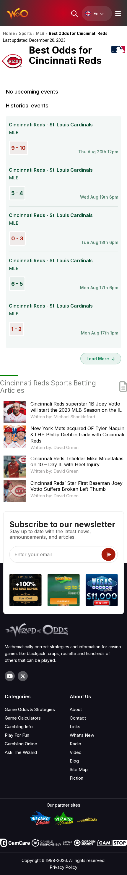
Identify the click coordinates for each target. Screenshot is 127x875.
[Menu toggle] (117, 13)
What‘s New (82, 735)
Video (76, 752)
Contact (78, 718)
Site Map (79, 769)
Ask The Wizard (21, 752)
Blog (74, 761)
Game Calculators (23, 718)
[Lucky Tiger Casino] (64, 591)
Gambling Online (21, 744)
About (76, 709)
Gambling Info (19, 726)
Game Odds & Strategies (30, 709)
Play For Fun (17, 735)
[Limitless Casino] (25, 591)
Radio (75, 744)
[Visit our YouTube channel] (10, 676)
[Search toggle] (74, 13)
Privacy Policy (63, 867)
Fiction (76, 778)
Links (75, 726)
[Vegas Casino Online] (101, 591)
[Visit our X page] (23, 676)
